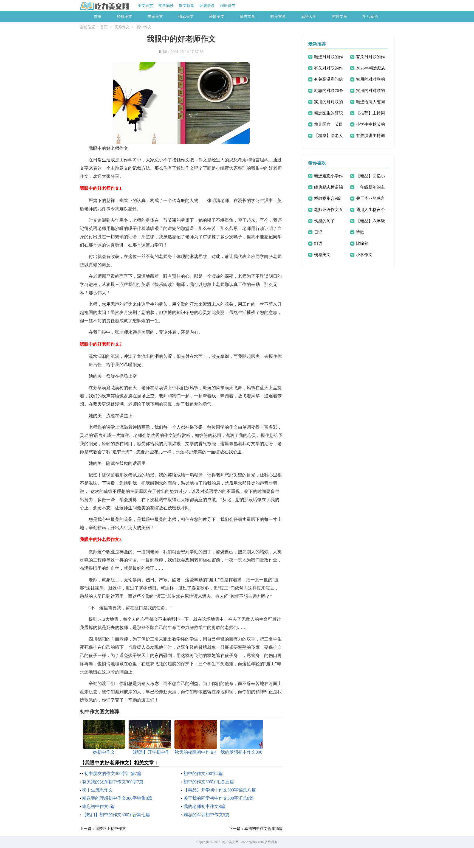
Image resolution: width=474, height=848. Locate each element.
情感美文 (186, 17)
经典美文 (124, 17)
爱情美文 (216, 17)
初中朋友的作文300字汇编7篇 (112, 773)
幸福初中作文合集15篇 (263, 829)
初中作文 (144, 27)
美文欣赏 (145, 6)
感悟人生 (309, 17)
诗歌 (360, 232)
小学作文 (364, 254)
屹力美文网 (230, 842)
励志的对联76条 (328, 90)
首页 (97, 17)
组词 (318, 243)
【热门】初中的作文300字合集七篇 (116, 814)
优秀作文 (122, 27)
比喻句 (362, 243)
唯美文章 (278, 17)
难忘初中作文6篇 (98, 806)
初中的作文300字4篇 (203, 773)
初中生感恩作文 (97, 790)
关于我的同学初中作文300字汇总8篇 (219, 798)
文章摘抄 (166, 6)
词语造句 (227, 6)
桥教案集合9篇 (327, 198)
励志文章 (247, 17)
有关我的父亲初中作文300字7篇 (112, 781)
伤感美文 (155, 17)
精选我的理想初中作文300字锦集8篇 (117, 798)
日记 (318, 232)
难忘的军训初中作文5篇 (207, 814)
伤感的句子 (324, 221)
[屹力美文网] (104, 6)
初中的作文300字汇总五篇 (209, 781)
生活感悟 (370, 17)
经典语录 (207, 6)
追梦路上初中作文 (110, 829)
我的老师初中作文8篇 (204, 806)
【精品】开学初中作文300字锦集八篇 (220, 790)
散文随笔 (186, 6)
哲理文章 (339, 17)
